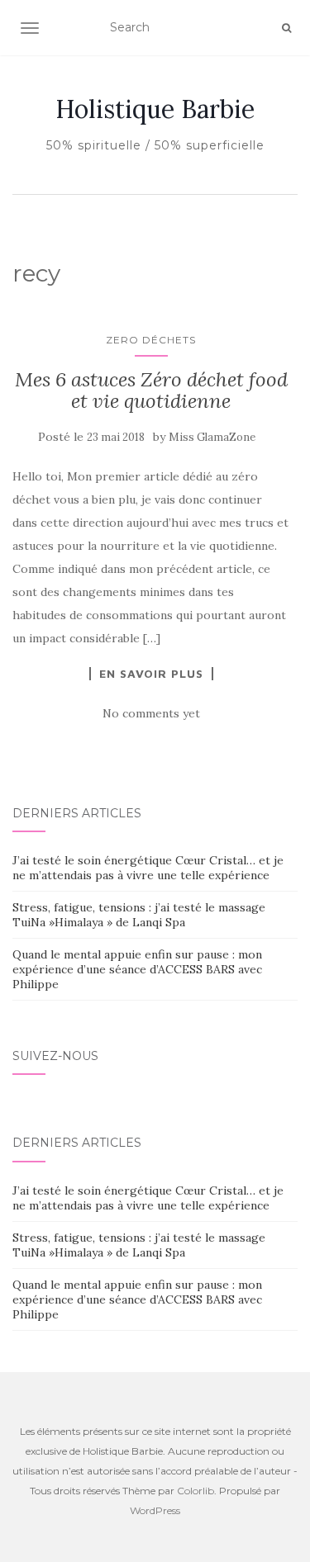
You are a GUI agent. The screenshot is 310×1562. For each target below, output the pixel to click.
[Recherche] (286, 28)
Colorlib (195, 1490)
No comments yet (151, 713)
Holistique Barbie (155, 109)
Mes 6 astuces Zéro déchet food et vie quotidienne (151, 390)
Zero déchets (151, 340)
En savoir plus (151, 673)
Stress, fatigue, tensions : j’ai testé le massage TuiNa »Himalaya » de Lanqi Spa (138, 915)
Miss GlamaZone (212, 437)
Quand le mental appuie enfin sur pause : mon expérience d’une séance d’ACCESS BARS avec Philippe (137, 969)
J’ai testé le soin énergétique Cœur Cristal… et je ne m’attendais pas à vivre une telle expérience (148, 868)
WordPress (155, 1510)
